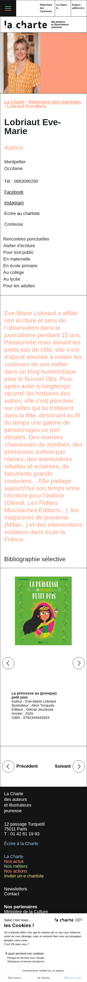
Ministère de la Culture (26, 911)
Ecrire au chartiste (22, 213)
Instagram (14, 202)
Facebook (13, 191)
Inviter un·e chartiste (24, 875)
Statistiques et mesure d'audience (25, 961)
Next (79, 663)
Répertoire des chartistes (55, 101)
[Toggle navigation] (8, 8)
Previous (8, 663)
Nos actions (15, 871)
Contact (11, 893)
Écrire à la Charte (21, 843)
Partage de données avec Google (25, 957)
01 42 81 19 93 (24, 833)
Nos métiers (16, 866)
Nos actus (14, 861)
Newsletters (15, 888)
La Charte (14, 101)
